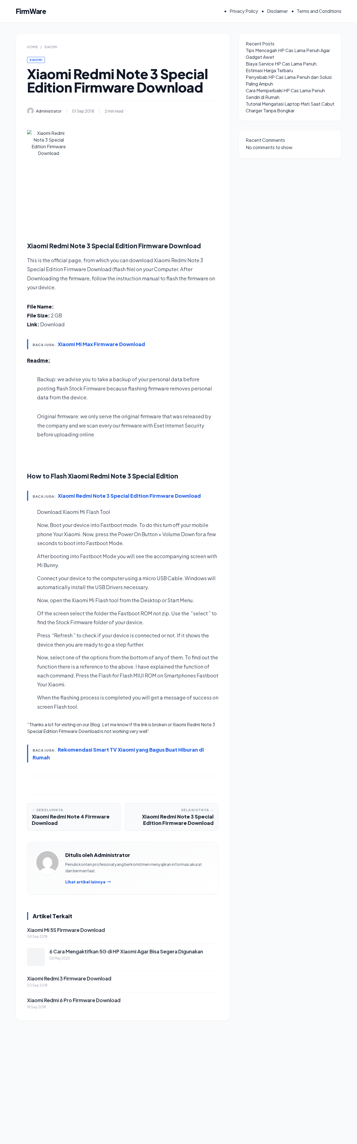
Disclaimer (277, 11)
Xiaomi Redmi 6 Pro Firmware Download (73, 1000)
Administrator (49, 110)
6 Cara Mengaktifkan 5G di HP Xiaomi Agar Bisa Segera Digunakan (126, 951)
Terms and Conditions (319, 11)
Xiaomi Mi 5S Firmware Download (66, 930)
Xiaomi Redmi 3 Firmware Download (69, 978)
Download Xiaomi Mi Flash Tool (73, 512)
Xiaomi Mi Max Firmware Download (101, 344)
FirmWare (31, 11)
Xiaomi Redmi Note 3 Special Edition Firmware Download (129, 495)
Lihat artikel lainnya (85, 881)
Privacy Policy (244, 11)
